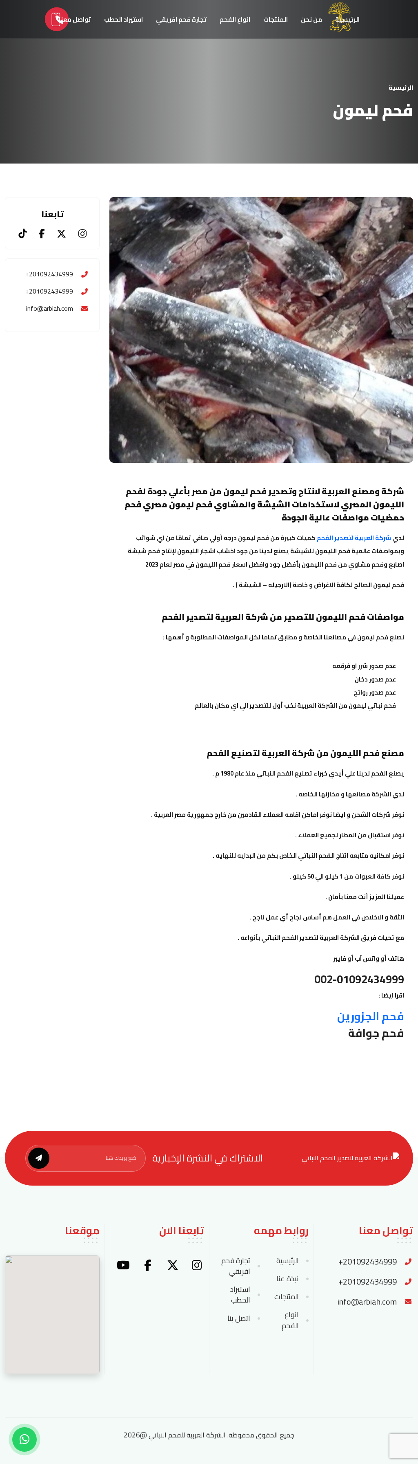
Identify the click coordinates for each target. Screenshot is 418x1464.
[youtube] (123, 1265)
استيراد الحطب (123, 19)
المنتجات (275, 19)
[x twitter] (173, 1265)
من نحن (311, 19)
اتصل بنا (238, 1318)
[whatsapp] (24, 1439)
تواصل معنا (75, 19)
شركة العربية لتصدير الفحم (354, 538)
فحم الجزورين (370, 1016)
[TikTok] (22, 233)
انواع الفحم (235, 19)
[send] (38, 1158)
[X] (61, 233)
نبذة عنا (287, 1278)
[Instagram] (82, 233)
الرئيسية (347, 19)
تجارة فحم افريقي (181, 19)
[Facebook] (41, 233)
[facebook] (148, 1265)
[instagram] (197, 1265)
